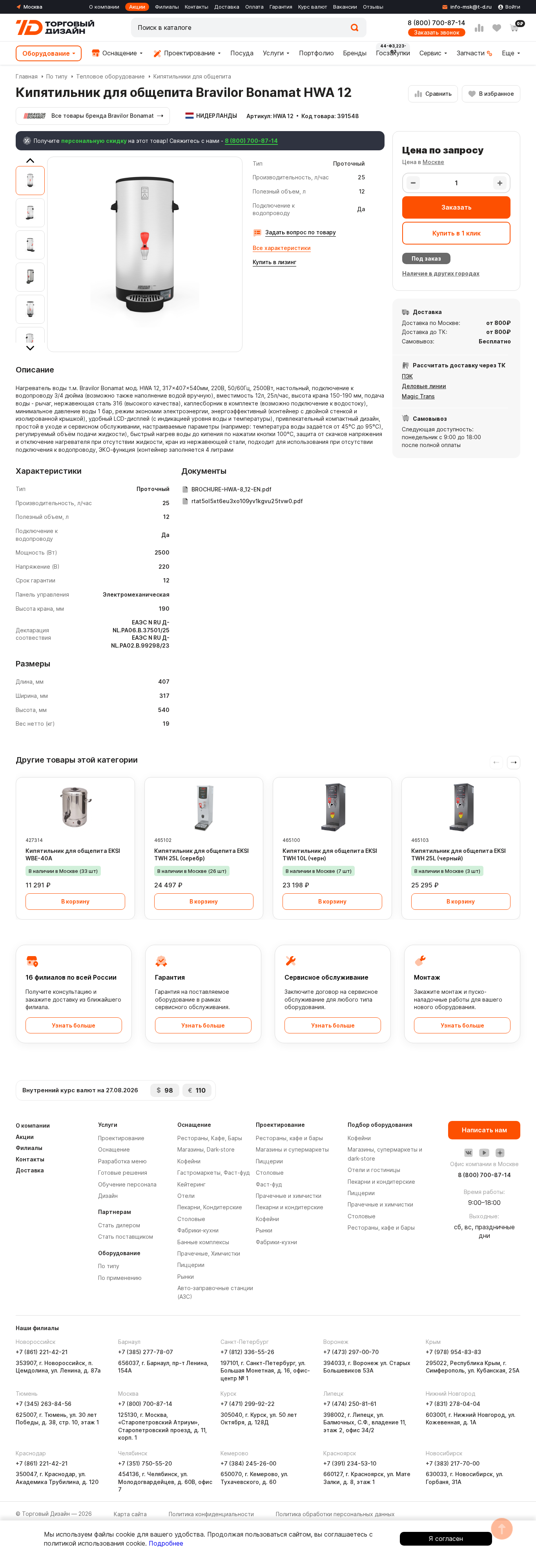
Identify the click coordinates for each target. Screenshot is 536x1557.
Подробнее (166, 1543)
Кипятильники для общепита (192, 76)
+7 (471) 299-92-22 (248, 1403)
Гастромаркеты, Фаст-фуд (213, 1172)
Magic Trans (418, 396)
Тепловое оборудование (110, 76)
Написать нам (484, 1130)
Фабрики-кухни (198, 1230)
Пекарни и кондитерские (289, 1207)
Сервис (430, 53)
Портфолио (316, 53)
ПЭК (407, 376)
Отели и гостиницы (374, 1169)
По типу (56, 76)
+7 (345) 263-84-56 (43, 1403)
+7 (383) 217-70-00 (452, 1463)
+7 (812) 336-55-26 (247, 1352)
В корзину (75, 901)
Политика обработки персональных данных (335, 1514)
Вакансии (345, 7)
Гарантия (281, 7)
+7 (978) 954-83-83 (453, 1352)
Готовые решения (122, 1172)
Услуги (273, 53)
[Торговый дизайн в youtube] (484, 1152)
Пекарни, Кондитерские (209, 1207)
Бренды (354, 53)
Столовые (191, 1219)
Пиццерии (190, 1264)
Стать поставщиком (125, 1236)
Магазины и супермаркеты (292, 1149)
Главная (27, 76)
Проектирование (188, 53)
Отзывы (373, 7)
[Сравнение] (479, 28)
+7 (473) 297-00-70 (351, 1352)
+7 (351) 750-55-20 (145, 1463)
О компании (104, 7)
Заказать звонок (436, 32)
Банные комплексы (203, 1242)
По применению (120, 1277)
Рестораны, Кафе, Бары (209, 1138)
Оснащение (118, 53)
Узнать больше (73, 1025)
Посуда (241, 53)
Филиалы (167, 7)
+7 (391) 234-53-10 (349, 1463)
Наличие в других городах (440, 273)
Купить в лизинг (274, 262)
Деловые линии (424, 386)
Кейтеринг (191, 1184)
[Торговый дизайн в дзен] (499, 1152)
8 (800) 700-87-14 (436, 23)
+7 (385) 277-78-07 (145, 1352)
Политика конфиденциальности (211, 1514)
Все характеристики (282, 248)
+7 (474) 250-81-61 (349, 1403)
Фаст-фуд (269, 1184)
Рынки (185, 1276)
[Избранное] (497, 28)
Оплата (254, 7)
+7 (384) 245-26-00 (248, 1463)
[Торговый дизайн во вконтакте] (468, 1152)
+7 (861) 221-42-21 (41, 1352)
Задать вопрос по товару (300, 232)
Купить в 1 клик (456, 233)
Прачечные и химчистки (288, 1195)
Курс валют (312, 7)
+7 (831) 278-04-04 (453, 1403)
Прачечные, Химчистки (208, 1253)
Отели (186, 1195)
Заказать (456, 207)
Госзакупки (393, 53)
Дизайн (108, 1195)
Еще (508, 53)
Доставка (226, 7)
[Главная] (55, 27)
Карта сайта (130, 1514)
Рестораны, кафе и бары (289, 1138)
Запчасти (471, 53)
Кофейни (189, 1161)
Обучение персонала (127, 1184)
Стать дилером (119, 1225)
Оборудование (46, 53)
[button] (513, 762)
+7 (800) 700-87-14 (145, 1403)
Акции (137, 7)
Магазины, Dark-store (206, 1149)
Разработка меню (122, 1161)
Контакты (196, 7)
